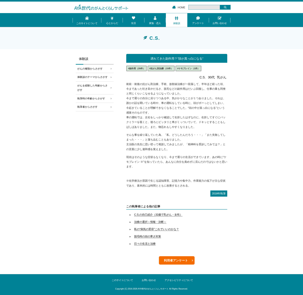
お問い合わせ (220, 23)
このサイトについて (87, 23)
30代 (211, 77)
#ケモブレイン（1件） (188, 68)
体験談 (176, 23)
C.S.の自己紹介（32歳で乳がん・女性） (158, 214)
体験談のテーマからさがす (92, 77)
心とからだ (112, 23)
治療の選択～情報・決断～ (150, 221)
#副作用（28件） (136, 68)
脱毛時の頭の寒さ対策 (147, 236)
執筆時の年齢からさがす (91, 98)
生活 (133, 23)
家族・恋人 (155, 23)
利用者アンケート (176, 260)
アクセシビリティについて (179, 280)
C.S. (202, 77)
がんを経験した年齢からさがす (92, 87)
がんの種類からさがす (90, 68)
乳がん (221, 77)
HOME (181, 7)
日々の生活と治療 (145, 243)
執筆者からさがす (87, 106)
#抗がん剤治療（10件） (161, 68)
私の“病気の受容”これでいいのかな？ (156, 229)
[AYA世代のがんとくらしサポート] (151, 8)
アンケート (198, 23)
